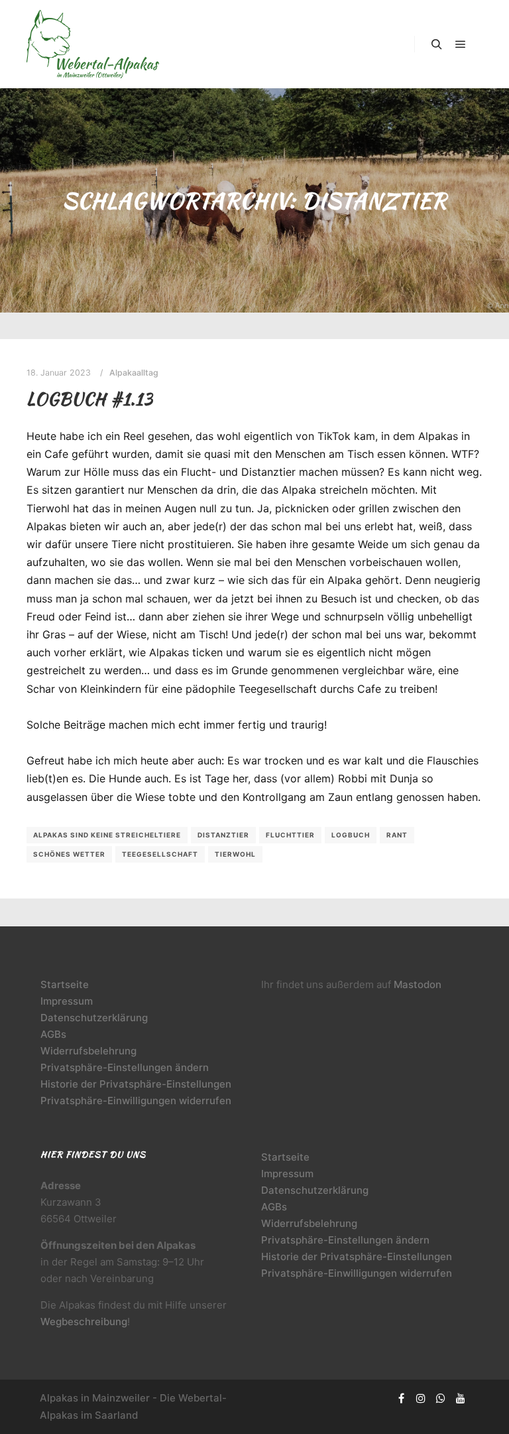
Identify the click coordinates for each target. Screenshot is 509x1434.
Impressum (66, 1001)
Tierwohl (235, 854)
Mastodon (417, 984)
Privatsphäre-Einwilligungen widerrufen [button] (135, 1100)
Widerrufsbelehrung (88, 1050)
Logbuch (350, 835)
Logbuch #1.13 (90, 399)
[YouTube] (460, 1398)
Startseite (64, 984)
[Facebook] (401, 1398)
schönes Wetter (69, 854)
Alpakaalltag (133, 373)
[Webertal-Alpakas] (93, 44)
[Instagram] (420, 1398)
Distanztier (223, 835)
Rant (397, 835)
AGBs (53, 1034)
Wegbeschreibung (83, 1321)
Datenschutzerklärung (94, 1017)
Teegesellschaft (160, 854)
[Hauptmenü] (461, 44)
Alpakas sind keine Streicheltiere (107, 835)
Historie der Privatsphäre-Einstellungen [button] (135, 1084)
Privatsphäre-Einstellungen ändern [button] (124, 1067)
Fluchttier (290, 835)
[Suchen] (437, 44)
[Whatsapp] (440, 1398)
